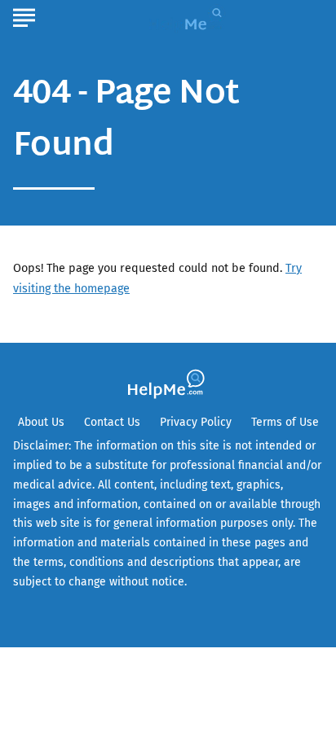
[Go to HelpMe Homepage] (189, 17)
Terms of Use (285, 422)
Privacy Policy (196, 422)
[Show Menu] (24, 15)
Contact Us (112, 422)
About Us (41, 422)
